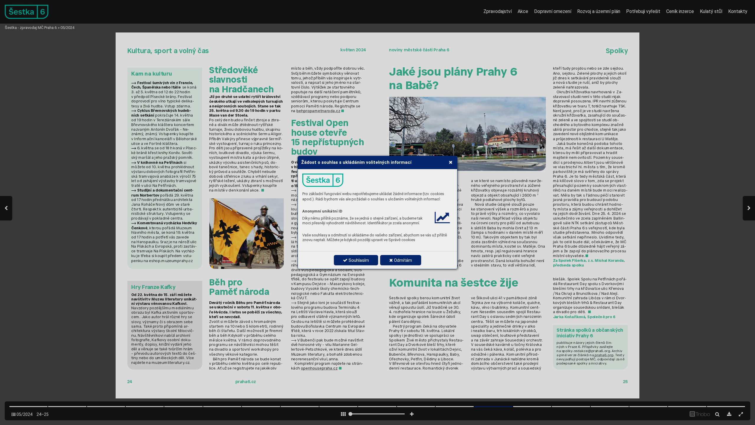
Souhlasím (358, 260)
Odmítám (402, 260)
